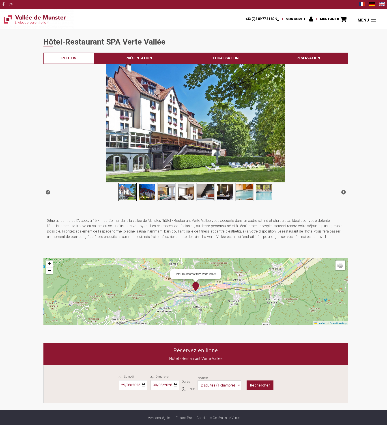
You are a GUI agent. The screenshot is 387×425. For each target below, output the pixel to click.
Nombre (203, 378)
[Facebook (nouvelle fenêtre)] (3, 4)
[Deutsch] (372, 4)
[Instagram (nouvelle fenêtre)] (10, 4)
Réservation (308, 58)
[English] (382, 4)
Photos (68, 58)
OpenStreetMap (338, 323)
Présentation (138, 58)
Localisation (226, 58)
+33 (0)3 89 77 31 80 (259, 19)
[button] (333, 19)
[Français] (362, 4)
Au (151, 377)
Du (120, 377)
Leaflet (321, 323)
